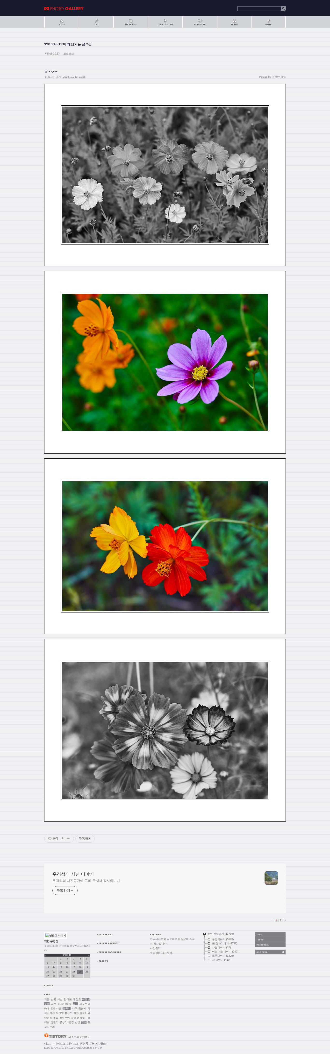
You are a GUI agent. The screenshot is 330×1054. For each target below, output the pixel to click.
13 (47, 967)
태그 (47, 1043)
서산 (60, 999)
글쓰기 (104, 1043)
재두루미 (84, 1003)
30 (67, 976)
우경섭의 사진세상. (161, 952)
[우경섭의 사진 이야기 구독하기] (270, 952)
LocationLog (165, 22)
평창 (71, 1022)
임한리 (54, 1022)
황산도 (68, 1013)
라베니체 (49, 1008)
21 (54, 972)
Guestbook (199, 22)
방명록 (84, 1043)
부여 (67, 1017)
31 (73, 976)
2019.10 (67, 955)
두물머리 (58, 1017)
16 (67, 967)
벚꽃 (73, 1017)
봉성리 (63, 1022)
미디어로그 (58, 1043)
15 (60, 967)
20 (47, 972)
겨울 (47, 999)
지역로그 (72, 1043)
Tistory (98, 1048)
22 (60, 972)
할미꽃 (68, 999)
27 (47, 976)
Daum (72, 1048)
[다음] (285, 920)
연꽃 (83, 1022)
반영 (77, 1022)
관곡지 (67, 1008)
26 (87, 972)
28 (54, 976)
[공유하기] (62, 838)
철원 (76, 1013)
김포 (75, 1003)
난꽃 (53, 999)
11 (80, 963)
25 (80, 972)
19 (87, 967)
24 (73, 972)
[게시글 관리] (68, 838)
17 (73, 967)
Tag (96, 22)
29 (60, 976)
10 (73, 963)
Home (61, 22)
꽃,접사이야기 (52, 76)
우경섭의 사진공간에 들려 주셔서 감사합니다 (86, 881)
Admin (234, 22)
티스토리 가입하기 (79, 1036)
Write (268, 22)
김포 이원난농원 (61, 1003)
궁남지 (82, 1008)
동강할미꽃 (83, 1017)
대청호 (77, 999)
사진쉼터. (155, 948)
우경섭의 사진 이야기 (64, 8)
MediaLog (130, 22)
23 (67, 972)
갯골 (47, 1022)
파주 (74, 1008)
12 (87, 963)
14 (54, 967)
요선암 (60, 1013)
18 (80, 967)
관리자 (94, 1043)
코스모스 (68, 53)
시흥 (58, 1008)
